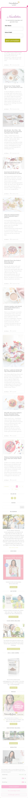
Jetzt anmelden (12, 40)
